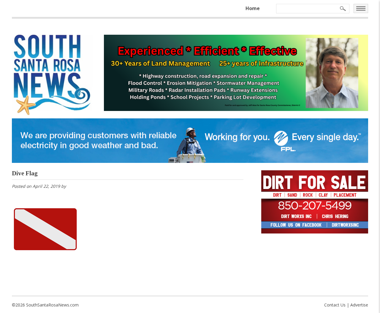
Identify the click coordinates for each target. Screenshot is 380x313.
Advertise (359, 305)
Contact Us (335, 305)
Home (253, 8)
